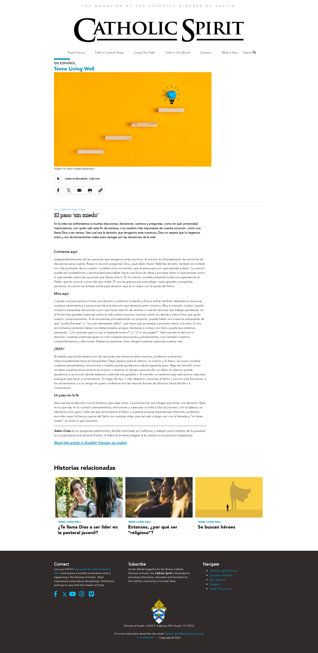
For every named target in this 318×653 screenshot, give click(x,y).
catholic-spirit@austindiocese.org (183, 634)
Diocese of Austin (221, 575)
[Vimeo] (92, 594)
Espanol (206, 53)
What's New (230, 53)
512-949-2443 (145, 638)
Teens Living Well (74, 68)
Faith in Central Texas (109, 53)
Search (248, 53)
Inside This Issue (220, 589)
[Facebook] (57, 594)
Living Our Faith (144, 53)
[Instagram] (84, 594)
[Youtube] (74, 594)
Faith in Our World (177, 53)
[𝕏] (65, 594)
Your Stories (217, 580)
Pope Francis (76, 53)
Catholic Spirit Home (223, 571)
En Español (65, 63)
